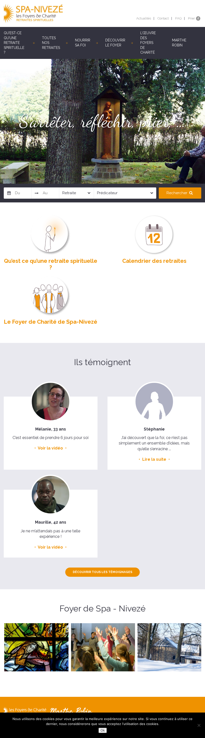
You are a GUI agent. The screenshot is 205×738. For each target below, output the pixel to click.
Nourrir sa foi (82, 42)
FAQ (178, 18)
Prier (191, 18)
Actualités (143, 18)
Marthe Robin (179, 42)
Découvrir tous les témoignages (102, 572)
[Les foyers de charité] (53, 13)
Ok (102, 730)
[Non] (198, 725)
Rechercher (177, 193)
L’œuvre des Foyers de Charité (148, 42)
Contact (163, 18)
